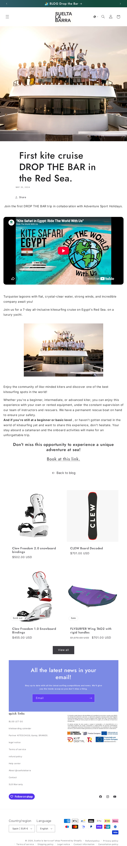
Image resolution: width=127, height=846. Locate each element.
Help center (15, 763)
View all (63, 650)
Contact (13, 777)
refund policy (15, 756)
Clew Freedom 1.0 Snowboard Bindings (34, 630)
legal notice (15, 742)
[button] (7, 17)
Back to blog (66, 473)
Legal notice (63, 844)
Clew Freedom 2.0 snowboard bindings (34, 550)
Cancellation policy (108, 844)
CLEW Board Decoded (86, 548)
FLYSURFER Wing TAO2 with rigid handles (91, 630)
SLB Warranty (16, 784)
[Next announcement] (120, 3)
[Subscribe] (91, 698)
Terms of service (17, 749)
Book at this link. (63, 459)
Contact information (84, 844)
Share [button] (22, 197)
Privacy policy (110, 841)
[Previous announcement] (6, 3)
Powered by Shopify (71, 840)
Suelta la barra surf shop (47, 840)
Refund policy (92, 841)
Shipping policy (46, 844)
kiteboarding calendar (20, 728)
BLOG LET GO (16, 721)
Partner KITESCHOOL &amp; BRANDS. (28, 735)
